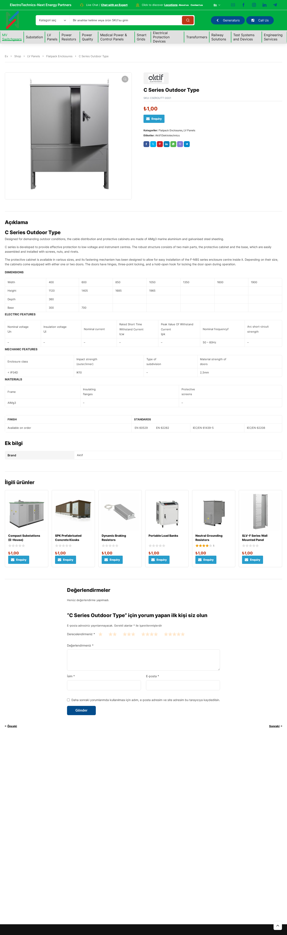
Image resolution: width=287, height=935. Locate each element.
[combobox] (52, 20)
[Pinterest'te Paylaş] (160, 144)
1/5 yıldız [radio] (100, 634)
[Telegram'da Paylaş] (187, 144)
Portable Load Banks (163, 535)
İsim (71, 676)
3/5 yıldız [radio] (129, 634)
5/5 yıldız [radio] (174, 634)
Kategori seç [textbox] (47, 20)
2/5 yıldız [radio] (112, 634)
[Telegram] (275, 5)
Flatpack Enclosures (59, 56)
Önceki (12, 726)
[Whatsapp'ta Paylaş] (173, 144)
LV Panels (33, 56)
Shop (17, 56)
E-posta (152, 676)
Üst (278, 926)
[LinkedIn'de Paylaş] (167, 144)
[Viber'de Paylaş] (180, 144)
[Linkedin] (264, 5)
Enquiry (156, 118)
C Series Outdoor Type (33, 232)
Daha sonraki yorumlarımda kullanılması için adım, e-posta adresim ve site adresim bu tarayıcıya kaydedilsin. (145, 700)
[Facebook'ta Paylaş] (146, 144)
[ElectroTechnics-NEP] (13, 20)
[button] (125, 79)
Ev (6, 56)
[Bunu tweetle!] (153, 144)
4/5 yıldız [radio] (149, 634)
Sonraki (274, 726)
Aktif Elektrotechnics (167, 135)
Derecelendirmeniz (81, 634)
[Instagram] (254, 5)
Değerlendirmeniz (80, 645)
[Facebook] (243, 5)
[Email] (233, 5)
